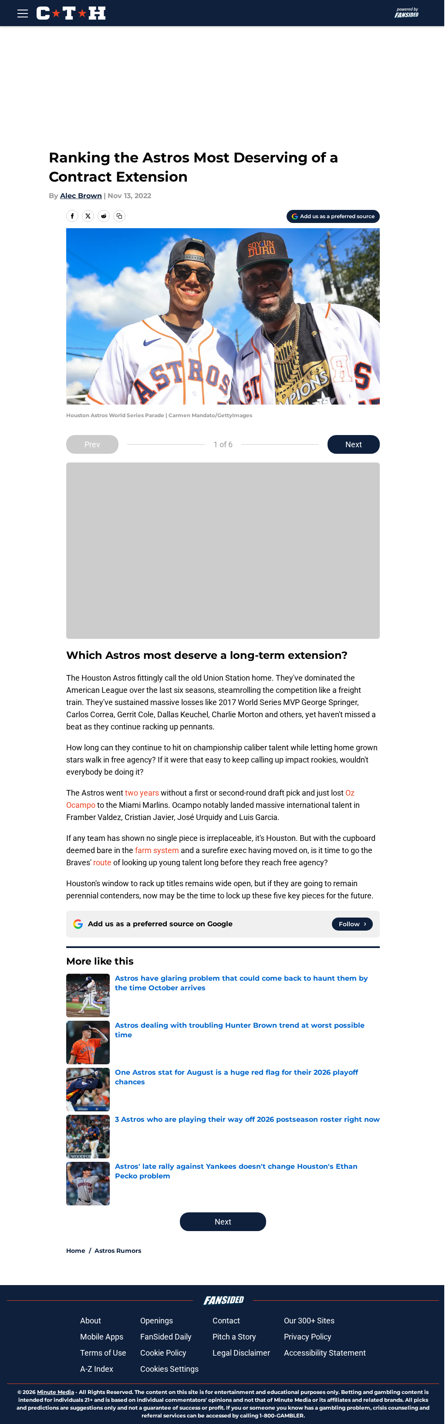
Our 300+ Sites (309, 1320)
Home (75, 1251)
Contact (226, 1320)
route (103, 862)
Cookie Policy (163, 1352)
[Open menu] (22, 13)
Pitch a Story (234, 1336)
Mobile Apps (101, 1336)
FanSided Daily (166, 1336)
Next (353, 444)
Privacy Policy (307, 1336)
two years (142, 792)
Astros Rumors (118, 1251)
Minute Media (55, 1392)
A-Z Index (96, 1368)
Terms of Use (103, 1352)
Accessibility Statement (325, 1352)
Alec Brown (81, 196)
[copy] (119, 216)
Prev (92, 444)
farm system (158, 850)
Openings (156, 1320)
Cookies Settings (169, 1368)
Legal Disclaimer (241, 1352)
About (90, 1320)
